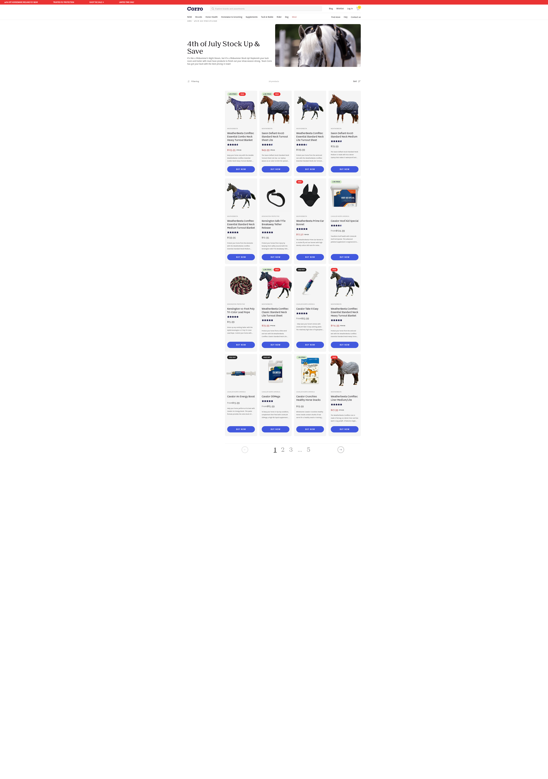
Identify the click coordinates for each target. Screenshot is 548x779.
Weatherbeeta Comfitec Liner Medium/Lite (344, 398)
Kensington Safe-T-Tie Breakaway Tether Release (274, 224)
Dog (287, 17)
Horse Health (212, 17)
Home (189, 21)
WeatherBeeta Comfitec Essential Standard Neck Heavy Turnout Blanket (344, 312)
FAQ (345, 17)
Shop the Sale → (75, 2)
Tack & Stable (267, 17)
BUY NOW (241, 169)
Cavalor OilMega (271, 396)
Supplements (252, 17)
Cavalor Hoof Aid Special (344, 221)
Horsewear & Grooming (231, 17)
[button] (358, 8)
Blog (331, 8)
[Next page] (341, 450)
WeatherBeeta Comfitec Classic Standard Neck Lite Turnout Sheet (275, 312)
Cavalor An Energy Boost (241, 396)
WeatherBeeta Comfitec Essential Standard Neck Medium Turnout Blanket (241, 224)
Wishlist (340, 8)
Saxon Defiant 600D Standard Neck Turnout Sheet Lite (275, 136)
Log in (350, 8)
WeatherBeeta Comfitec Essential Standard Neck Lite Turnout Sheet (310, 136)
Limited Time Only (104, 2)
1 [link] (275, 449)
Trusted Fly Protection (41, 2)
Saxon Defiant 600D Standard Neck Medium (344, 134)
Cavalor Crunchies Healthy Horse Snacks (308, 398)
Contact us (356, 17)
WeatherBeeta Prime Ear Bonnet (310, 222)
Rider (279, 17)
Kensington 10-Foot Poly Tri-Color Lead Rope (241, 310)
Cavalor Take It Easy (307, 308)
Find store (335, 17)
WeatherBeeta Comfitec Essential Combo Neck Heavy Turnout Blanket (240, 136)
